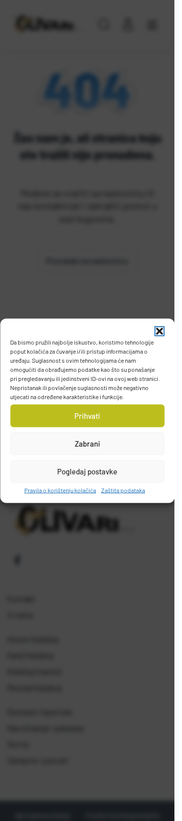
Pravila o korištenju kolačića (60, 489)
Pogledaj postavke (87, 471)
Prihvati (87, 415)
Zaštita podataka (123, 489)
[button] (159, 331)
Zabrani (87, 443)
